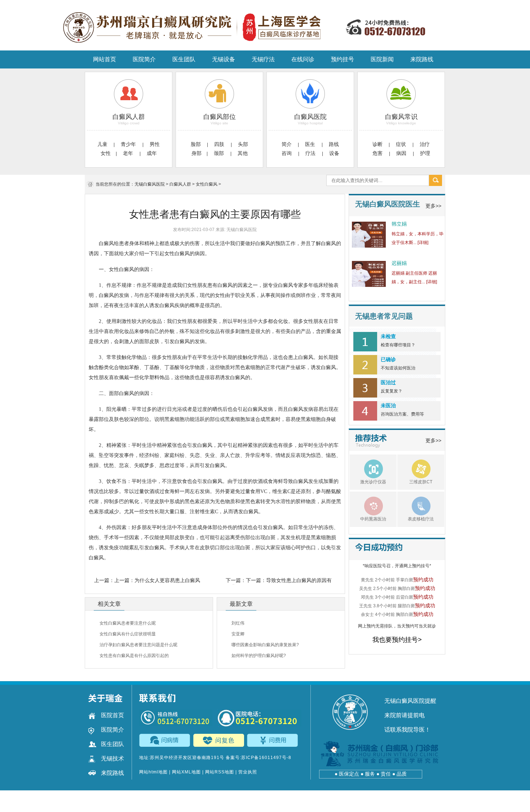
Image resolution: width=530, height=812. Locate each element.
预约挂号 (342, 59)
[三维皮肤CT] (413, 467)
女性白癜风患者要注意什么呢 (128, 623)
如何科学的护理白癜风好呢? (258, 655)
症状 (401, 144)
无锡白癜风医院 (149, 184)
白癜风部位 (219, 116)
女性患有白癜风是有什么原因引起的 (134, 655)
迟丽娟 (399, 263)
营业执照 (247, 772)
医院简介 (144, 59)
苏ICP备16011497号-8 (266, 757)
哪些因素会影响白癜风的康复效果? (265, 644)
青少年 (129, 144)
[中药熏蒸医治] (366, 504)
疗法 (311, 153)
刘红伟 (237, 623)
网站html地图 (153, 772)
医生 (311, 144)
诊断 (377, 144)
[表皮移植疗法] (413, 504)
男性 (155, 144)
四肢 (220, 144)
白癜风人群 (128, 116)
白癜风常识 (401, 116)
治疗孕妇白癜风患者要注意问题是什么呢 (138, 644)
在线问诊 (302, 59)
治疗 (425, 144)
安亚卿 (237, 633)
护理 (425, 153)
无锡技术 (112, 758)
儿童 (102, 144)
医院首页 (112, 715)
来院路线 (421, 59)
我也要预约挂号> (397, 639)
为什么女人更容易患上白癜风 (167, 580)
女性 (106, 153)
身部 (196, 153)
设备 (334, 153)
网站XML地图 (186, 772)
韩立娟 (399, 224)
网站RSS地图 (219, 772)
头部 (243, 144)
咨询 (287, 153)
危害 (378, 153)
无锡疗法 (263, 59)
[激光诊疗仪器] (366, 467)
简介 (287, 144)
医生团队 (183, 59)
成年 (152, 153)
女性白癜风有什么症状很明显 (128, 633)
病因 (402, 153)
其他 (243, 153)
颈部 (219, 153)
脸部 (196, 144)
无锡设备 (223, 59)
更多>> (433, 206)
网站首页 (104, 59)
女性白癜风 (206, 184)
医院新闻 (382, 59)
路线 (334, 144)
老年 (128, 153)
